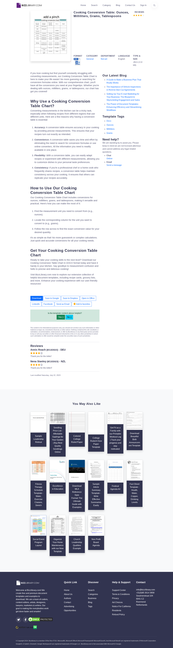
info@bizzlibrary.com (145, 590)
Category (107, 5)
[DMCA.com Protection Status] (40, 619)
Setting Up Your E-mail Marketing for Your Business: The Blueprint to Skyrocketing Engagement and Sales (123, 97)
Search (94, 5)
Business (92, 598)
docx (109, 121)
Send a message (114, 165)
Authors (67, 598)
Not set (104, 59)
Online (109, 158)
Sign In (143, 5)
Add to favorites (83, 304)
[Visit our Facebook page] (25, 619)
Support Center (119, 590)
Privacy (115, 598)
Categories (93, 594)
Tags (90, 606)
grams (109, 133)
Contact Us (130, 5)
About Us (68, 594)
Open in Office (88, 298)
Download (36, 298)
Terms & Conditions (121, 594)
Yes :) (60, 317)
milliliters (110, 129)
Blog (118, 5)
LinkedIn (36, 304)
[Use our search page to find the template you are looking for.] (154, 5)
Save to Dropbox (70, 298)
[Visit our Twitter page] (18, 619)
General (90, 59)
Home (83, 5)
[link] (18, 619)
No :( (69, 317)
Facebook (48, 304)
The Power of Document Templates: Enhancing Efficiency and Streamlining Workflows (124, 107)
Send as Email (63, 304)
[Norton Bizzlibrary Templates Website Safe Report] (26, 627)
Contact (67, 602)
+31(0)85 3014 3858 (145, 593)
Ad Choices (117, 602)
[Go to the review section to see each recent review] (138, 15)
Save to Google (52, 298)
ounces (110, 125)
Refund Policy (118, 614)
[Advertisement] (108, 35)
